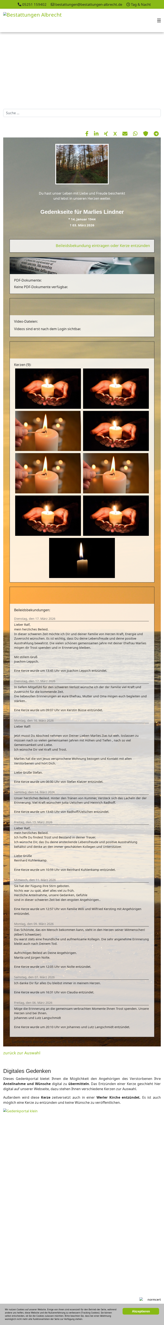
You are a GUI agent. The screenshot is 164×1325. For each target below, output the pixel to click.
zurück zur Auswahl (21, 1052)
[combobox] (82, 113)
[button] (151, 69)
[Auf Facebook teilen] (87, 133)
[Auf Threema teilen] (146, 133)
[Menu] (159, 20)
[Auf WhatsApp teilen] (136, 133)
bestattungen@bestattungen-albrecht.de (88, 4)
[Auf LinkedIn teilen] (97, 133)
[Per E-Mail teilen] (125, 133)
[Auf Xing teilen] (106, 133)
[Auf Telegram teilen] (156, 133)
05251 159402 (34, 4)
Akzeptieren (141, 1311)
